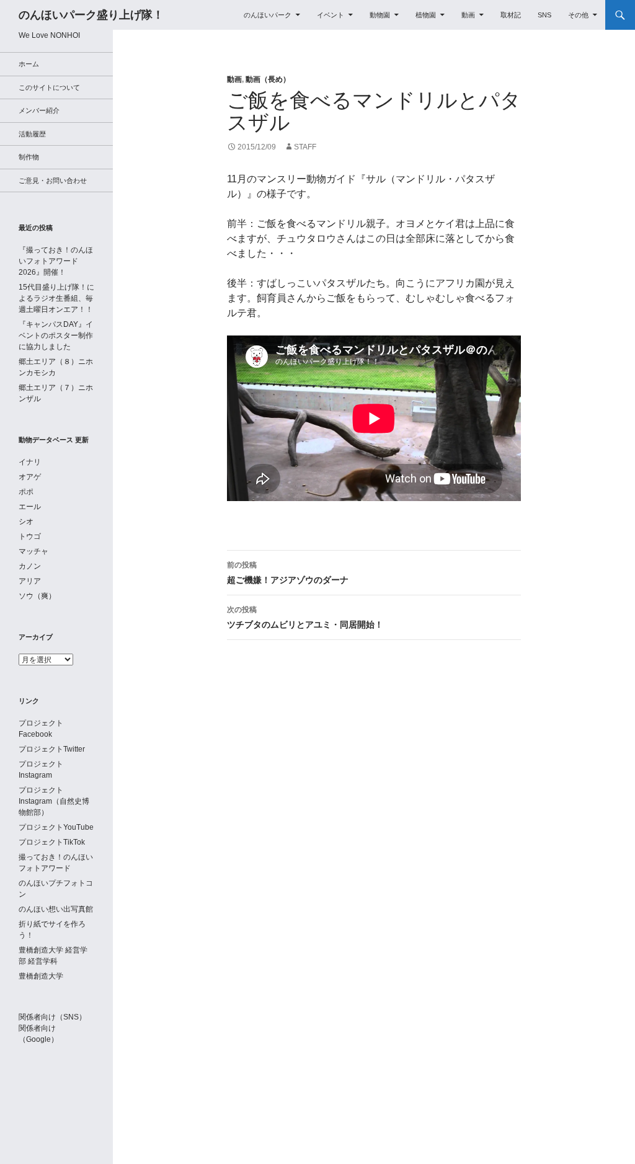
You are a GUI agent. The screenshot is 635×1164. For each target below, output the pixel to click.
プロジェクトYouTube (56, 827)
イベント (330, 15)
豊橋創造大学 (41, 976)
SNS (544, 15)
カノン (30, 566)
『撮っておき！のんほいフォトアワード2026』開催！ (56, 261)
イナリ (30, 462)
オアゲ (30, 477)
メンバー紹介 (39, 110)
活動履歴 (32, 134)
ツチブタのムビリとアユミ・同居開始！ (305, 617)
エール (30, 506)
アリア (30, 581)
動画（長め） (268, 79)
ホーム (29, 64)
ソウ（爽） (37, 596)
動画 (468, 15)
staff (305, 147)
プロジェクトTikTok (52, 842)
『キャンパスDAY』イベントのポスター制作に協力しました (56, 335)
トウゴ (30, 536)
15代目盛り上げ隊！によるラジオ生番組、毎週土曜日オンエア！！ (56, 298)
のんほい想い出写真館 (56, 909)
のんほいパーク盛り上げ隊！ (91, 15)
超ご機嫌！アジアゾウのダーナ (288, 573)
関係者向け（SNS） (52, 1017)
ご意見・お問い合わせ (53, 180)
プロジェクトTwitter (52, 749)
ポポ (26, 491)
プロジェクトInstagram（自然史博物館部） (54, 801)
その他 (578, 15)
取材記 (510, 15)
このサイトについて (49, 87)
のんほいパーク (267, 15)
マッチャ (33, 551)
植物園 (425, 15)
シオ (26, 521)
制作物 (29, 157)
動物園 (380, 15)
